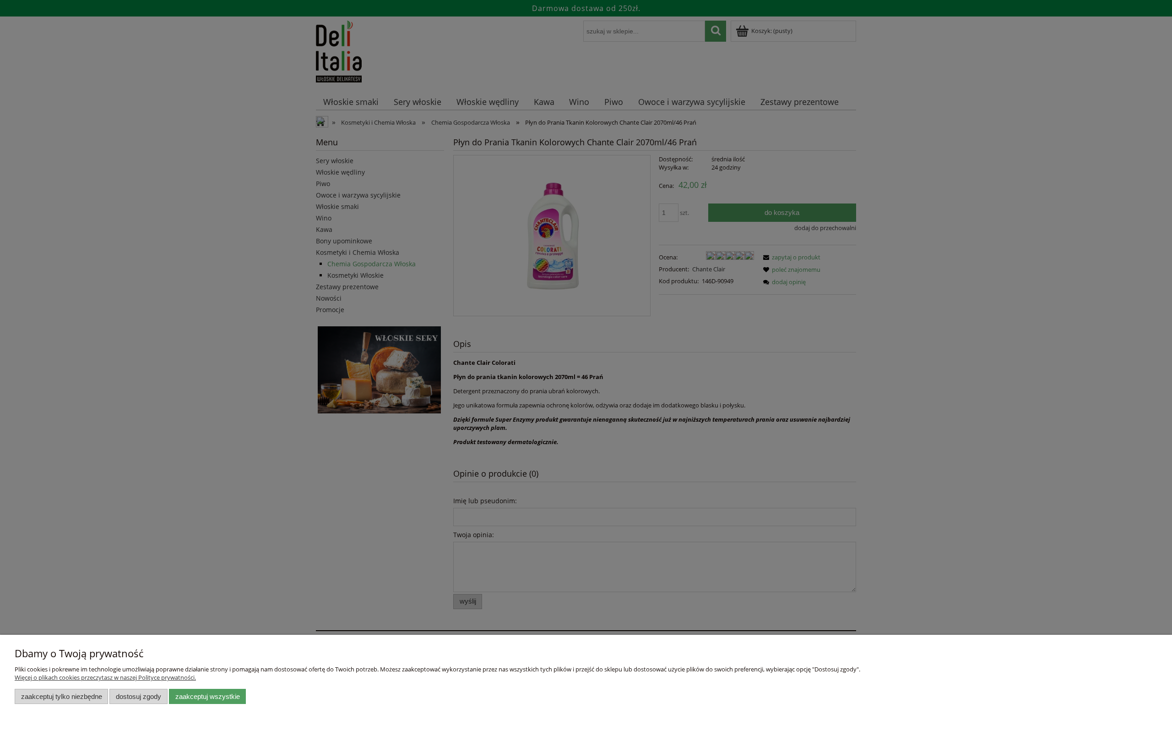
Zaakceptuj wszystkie (207, 696)
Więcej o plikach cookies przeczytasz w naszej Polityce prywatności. (105, 677)
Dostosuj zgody (138, 696)
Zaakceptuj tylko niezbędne (61, 696)
